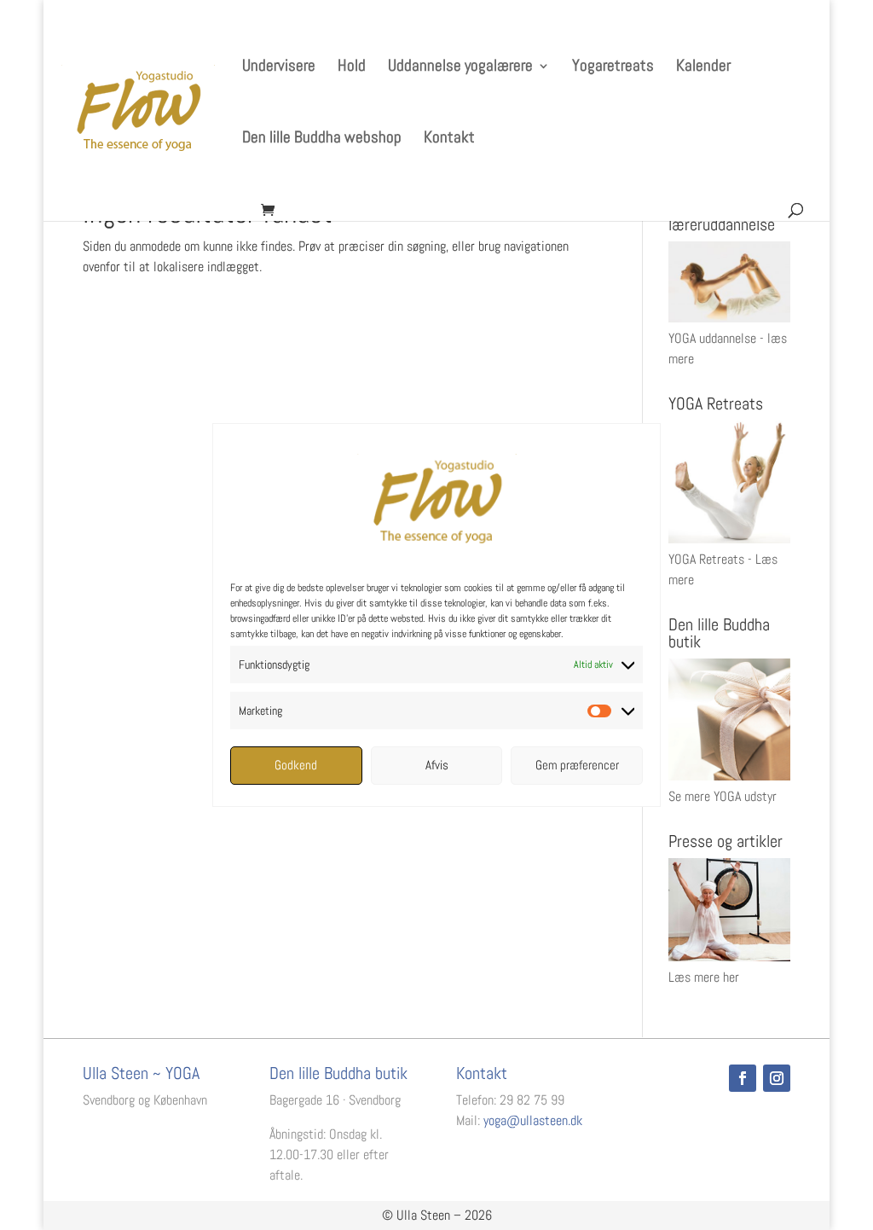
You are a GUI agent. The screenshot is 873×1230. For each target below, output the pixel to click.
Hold (352, 68)
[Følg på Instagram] (776, 1078)
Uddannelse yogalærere (460, 68)
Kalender (703, 68)
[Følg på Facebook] (742, 1078)
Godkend (296, 765)
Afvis (436, 765)
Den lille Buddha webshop (322, 139)
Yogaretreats (613, 68)
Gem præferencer (577, 765)
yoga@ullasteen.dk (532, 1120)
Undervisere (278, 68)
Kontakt (449, 139)
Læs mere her (703, 977)
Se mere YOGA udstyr (722, 796)
